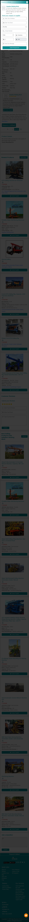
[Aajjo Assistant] (26, 915)
